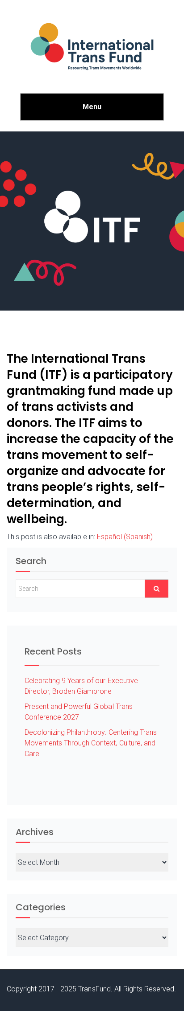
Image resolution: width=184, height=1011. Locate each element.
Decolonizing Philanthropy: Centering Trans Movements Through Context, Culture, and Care (91, 743)
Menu (92, 106)
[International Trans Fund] (92, 46)
